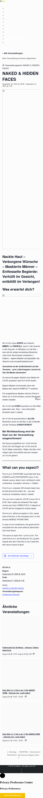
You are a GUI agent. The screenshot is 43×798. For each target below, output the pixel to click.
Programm (12, 11)
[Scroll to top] (2, 775)
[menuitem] (24, 8)
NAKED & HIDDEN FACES (13, 588)
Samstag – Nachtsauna (12, 753)
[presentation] (21, 630)
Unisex (9, 28)
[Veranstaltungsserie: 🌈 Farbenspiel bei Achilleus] (33, 653)
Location (10, 15)
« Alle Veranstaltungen (12, 53)
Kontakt (10, 42)
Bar (7, 21)
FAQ (7, 35)
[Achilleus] (21, 2)
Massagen (11, 25)
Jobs (7, 32)
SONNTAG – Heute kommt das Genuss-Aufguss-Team (29, 753)
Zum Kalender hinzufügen (18, 556)
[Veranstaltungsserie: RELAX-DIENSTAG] (26, 696)
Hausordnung (14, 38)
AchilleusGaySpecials (10, 594)
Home (8, 8)
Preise (9, 18)
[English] (38, 399)
